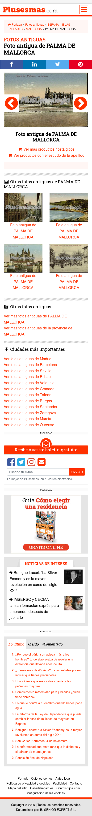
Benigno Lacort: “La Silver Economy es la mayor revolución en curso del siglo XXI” (48, 732)
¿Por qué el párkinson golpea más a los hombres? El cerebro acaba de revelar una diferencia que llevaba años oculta (44, 659)
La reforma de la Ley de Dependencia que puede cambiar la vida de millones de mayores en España (48, 719)
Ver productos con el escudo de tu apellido (48, 155)
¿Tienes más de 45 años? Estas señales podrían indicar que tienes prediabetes (48, 672)
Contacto (76, 783)
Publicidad (60, 783)
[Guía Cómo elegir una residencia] (46, 524)
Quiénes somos (42, 778)
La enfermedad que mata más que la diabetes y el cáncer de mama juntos (47, 749)
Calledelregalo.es (42, 788)
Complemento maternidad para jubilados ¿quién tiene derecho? (47, 694)
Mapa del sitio (17, 788)
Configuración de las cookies (45, 793)
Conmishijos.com (68, 788)
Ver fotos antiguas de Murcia (27, 418)
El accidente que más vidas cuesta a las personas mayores (43, 683)
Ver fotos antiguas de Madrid (27, 358)
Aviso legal (63, 778)
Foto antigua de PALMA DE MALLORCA (23, 230)
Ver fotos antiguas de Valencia (29, 382)
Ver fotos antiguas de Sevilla (27, 370)
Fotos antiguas (34, 24)
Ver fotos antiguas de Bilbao (27, 376)
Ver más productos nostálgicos (48, 149)
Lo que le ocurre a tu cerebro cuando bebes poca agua (48, 705)
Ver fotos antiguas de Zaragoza (30, 412)
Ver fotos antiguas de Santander (30, 406)
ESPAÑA (53, 24)
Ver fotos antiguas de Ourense (29, 424)
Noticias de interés (46, 563)
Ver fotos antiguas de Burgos (28, 400)
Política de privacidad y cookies (28, 783)
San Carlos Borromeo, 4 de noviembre (41, 740)
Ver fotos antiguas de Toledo (27, 394)
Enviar (77, 471)
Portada (16, 24)
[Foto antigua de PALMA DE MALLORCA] (11, 103)
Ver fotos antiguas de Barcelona (30, 364)
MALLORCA (34, 29)
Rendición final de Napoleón (34, 757)
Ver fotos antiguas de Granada (29, 388)
